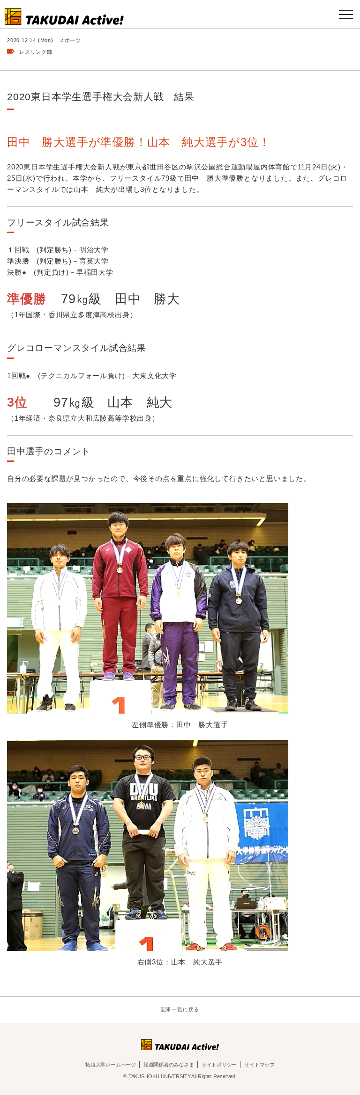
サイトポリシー (219, 1064)
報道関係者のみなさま (168, 1064)
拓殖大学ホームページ (110, 1064)
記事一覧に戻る (180, 1009)
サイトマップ (259, 1064)
